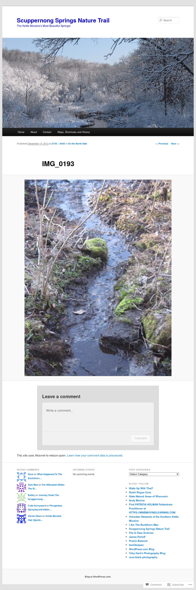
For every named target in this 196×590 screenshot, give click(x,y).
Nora (30, 474)
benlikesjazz (136, 545)
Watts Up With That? (141, 488)
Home (21, 132)
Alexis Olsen (35, 516)
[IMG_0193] (98, 278)
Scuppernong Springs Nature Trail (63, 20)
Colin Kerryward (37, 505)
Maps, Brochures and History (74, 132)
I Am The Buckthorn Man (143, 524)
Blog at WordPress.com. (98, 576)
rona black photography (143, 557)
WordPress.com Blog (141, 549)
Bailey (31, 495)
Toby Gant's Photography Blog (147, 553)
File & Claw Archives (141, 533)
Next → (175, 143)
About (33, 132)
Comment (141, 438)
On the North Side (77, 143)
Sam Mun (33, 484)
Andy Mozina (137, 500)
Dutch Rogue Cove (140, 492)
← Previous (162, 143)
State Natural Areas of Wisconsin (148, 496)
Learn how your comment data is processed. (95, 455)
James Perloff (137, 537)
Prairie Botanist (138, 541)
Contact (47, 132)
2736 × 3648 (58, 143)
